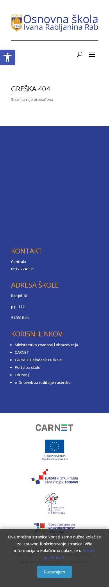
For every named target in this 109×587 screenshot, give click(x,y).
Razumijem (54, 572)
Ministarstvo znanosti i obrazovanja (46, 344)
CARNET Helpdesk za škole (38, 359)
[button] (7, 57)
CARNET (22, 352)
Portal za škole (27, 367)
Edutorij (22, 374)
